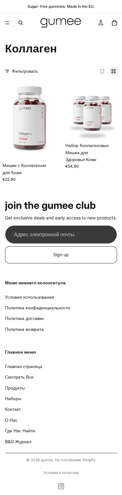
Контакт (13, 409)
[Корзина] (114, 23)
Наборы (13, 398)
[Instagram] (61, 486)
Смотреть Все (19, 377)
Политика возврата (24, 328)
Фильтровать (25, 71)
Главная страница (23, 366)
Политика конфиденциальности (37, 307)
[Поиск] (21, 23)
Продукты (15, 387)
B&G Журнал (18, 441)
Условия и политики (61, 472)
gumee (47, 460)
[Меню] (7, 23)
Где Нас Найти (20, 430)
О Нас (11, 419)
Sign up (61, 254)
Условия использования (29, 296)
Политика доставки (24, 318)
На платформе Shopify (75, 460)
